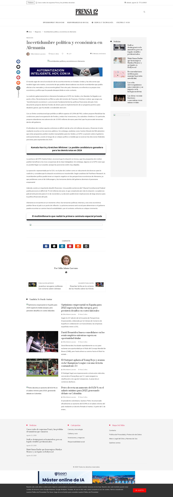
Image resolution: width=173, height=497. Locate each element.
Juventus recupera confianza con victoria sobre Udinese (51, 286)
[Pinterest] (18, 77)
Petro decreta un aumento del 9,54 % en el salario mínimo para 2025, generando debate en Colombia (82, 390)
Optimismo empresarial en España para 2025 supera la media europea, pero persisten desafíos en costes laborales (81, 307)
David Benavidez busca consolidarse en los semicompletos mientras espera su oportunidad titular (83, 335)
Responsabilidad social (76, 442)
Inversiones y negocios (76, 438)
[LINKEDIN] (62, 246)
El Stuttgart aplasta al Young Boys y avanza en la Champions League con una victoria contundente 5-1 (83, 363)
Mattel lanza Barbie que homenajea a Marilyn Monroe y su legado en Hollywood (135, 63)
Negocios (29, 37)
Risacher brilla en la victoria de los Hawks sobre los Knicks (81, 286)
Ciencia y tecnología (75, 429)
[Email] (18, 88)
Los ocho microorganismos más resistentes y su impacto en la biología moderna (135, 87)
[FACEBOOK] (46, 246)
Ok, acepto (139, 490)
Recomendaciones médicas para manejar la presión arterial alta (135, 75)
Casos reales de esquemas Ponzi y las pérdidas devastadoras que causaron (57, 2)
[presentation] (36, 2)
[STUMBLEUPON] (78, 246)
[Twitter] (18, 67)
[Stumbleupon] (18, 83)
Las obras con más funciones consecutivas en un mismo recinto (135, 99)
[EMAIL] (86, 246)
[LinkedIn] (18, 72)
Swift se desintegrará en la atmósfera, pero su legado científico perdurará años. (135, 49)
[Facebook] (18, 61)
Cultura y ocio (73, 433)
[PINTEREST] (70, 246)
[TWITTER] (54, 246)
